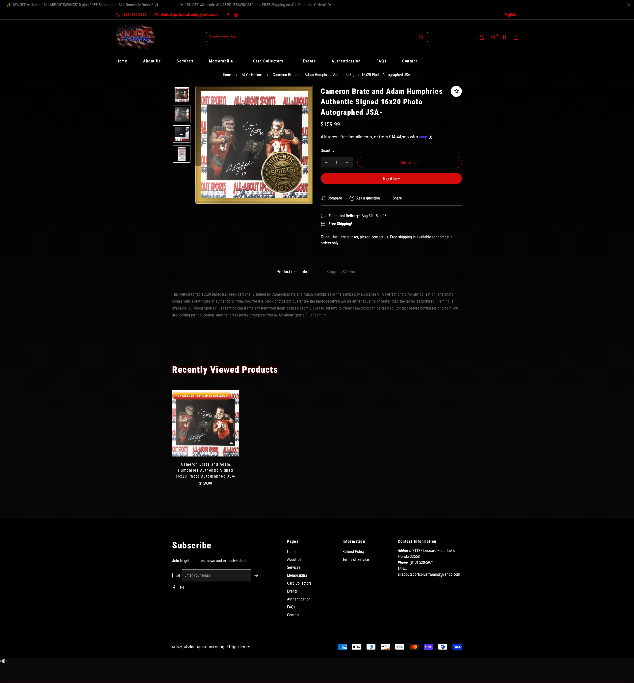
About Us (152, 61)
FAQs (381, 61)
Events (309, 61)
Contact (409, 61)
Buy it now (391, 178)
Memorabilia (221, 61)
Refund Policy (354, 551)
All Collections (252, 75)
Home (121, 61)
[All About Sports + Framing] (135, 37)
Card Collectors (268, 61)
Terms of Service (356, 559)
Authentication (346, 61)
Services (185, 61)
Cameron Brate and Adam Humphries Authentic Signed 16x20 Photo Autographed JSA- (206, 470)
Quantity (327, 150)
